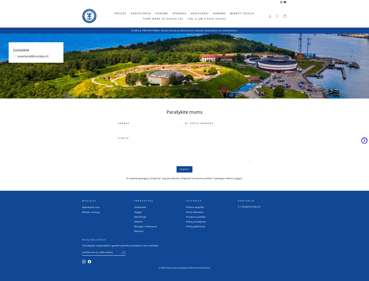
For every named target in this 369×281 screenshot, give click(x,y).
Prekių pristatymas (196, 221)
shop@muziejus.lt (251, 206)
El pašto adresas (199, 123)
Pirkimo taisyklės (195, 207)
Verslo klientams (195, 212)
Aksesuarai (200, 13)
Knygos (121, 13)
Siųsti (184, 169)
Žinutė (123, 138)
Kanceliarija (141, 13)
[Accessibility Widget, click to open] (364, 140)
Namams (219, 13)
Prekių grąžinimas (195, 226)
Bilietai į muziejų (91, 212)
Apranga (179, 13)
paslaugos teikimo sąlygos (228, 178)
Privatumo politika (196, 216)
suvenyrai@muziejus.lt (33, 56)
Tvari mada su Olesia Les (163, 18)
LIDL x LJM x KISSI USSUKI (207, 18)
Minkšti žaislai (242, 13)
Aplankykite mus (91, 207)
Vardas (124, 123)
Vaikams (161, 13)
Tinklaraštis (140, 207)
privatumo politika (202, 178)
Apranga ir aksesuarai (145, 226)
